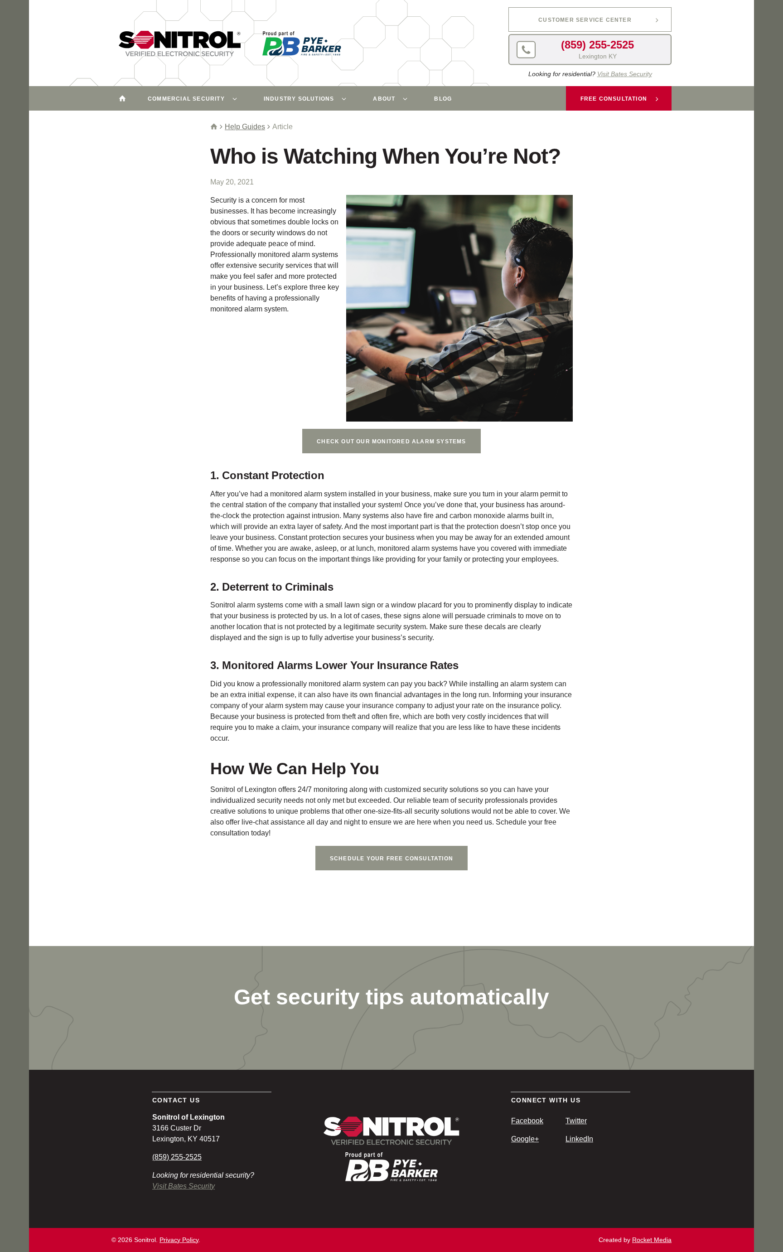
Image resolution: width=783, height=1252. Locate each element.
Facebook (527, 1121)
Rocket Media (652, 1239)
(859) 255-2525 (177, 1157)
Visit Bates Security (624, 74)
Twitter (576, 1121)
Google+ (525, 1139)
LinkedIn (579, 1139)
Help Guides (245, 127)
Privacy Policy (179, 1239)
